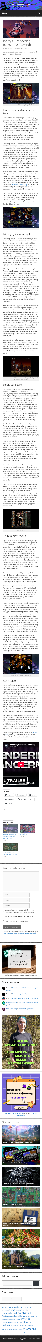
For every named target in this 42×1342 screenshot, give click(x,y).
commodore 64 (9, 1313)
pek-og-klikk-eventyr (10, 1322)
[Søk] (36, 1283)
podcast (6, 1325)
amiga (28, 1307)
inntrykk (34, 1316)
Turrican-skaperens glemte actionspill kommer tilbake (9, 836)
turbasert (10, 1332)
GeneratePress (34, 1339)
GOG (6, 735)
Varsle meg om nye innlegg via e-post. (17, 921)
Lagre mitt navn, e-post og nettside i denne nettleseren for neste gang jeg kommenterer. (20, 911)
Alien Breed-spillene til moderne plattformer (25, 998)
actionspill (19, 1307)
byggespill (19, 1310)
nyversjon (26, 1318)
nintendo (10, 1319)
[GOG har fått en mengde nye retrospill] (10, 847)
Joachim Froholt (24, 48)
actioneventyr (9, 1307)
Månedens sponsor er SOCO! (14, 1113)
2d (3, 1307)
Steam (35, 733)
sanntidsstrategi (7, 1329)
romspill (30, 1325)
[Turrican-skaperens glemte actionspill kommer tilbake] (10, 828)
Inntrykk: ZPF (24, 834)
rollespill (23, 1325)
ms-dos (4, 1319)
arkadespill (6, 1310)
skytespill (15, 1329)
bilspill (13, 1310)
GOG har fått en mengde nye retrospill (10, 853)
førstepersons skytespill (11, 1316)
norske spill (16, 1319)
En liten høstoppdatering (19, 994)
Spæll (20, 1329)
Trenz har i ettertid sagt (20, 185)
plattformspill (26, 1322)
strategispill (29, 1328)
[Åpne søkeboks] (39, 13)
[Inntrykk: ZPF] (27, 828)
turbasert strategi (19, 1332)
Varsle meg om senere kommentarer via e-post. (20, 916)
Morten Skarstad (11, 1002)
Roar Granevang (11, 1009)
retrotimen (14, 1325)
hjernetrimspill (25, 1316)
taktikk (4, 1332)
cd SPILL (25, 1310)
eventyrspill (24, 1313)
